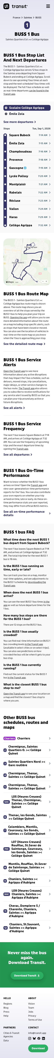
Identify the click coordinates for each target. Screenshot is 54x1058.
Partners (9, 1027)
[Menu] (48, 6)
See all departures (16, 454)
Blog (5, 1007)
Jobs (30, 1011)
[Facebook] (38, 1038)
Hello (7, 998)
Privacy (32, 1015)
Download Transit (25, 975)
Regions (7, 1003)
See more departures (18, 122)
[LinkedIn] (43, 1038)
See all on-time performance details (24, 513)
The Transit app (27, 388)
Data (6, 1040)
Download (38, 1048)
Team (31, 1007)
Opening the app (18, 317)
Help (5, 1015)
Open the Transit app (14, 371)
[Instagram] (29, 1038)
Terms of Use (35, 1019)
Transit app (22, 448)
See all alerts (12, 408)
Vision (31, 1003)
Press (6, 1011)
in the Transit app (34, 644)
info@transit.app (37, 1032)
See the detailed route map (23, 344)
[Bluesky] (34, 1038)
